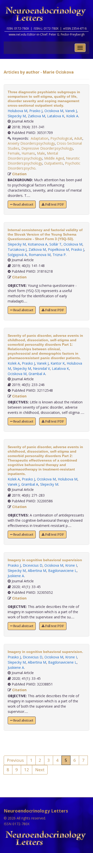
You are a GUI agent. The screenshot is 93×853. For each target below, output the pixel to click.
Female (14, 153)
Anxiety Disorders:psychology (31, 143)
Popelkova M (58, 249)
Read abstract (22, 204)
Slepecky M (17, 116)
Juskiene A (16, 575)
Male (41, 153)
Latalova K (55, 116)
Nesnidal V (41, 368)
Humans (28, 153)
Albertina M (37, 570)
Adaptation (39, 138)
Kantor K (58, 363)
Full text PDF (54, 204)
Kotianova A (37, 244)
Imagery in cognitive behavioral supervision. (45, 652)
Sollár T (55, 244)
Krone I (71, 565)
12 (26, 769)
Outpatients (53, 163)
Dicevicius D (32, 565)
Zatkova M (36, 116)
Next (39, 769)
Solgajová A (17, 254)
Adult (78, 138)
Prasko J (35, 110)
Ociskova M (53, 110)
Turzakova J (17, 249)
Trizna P (59, 254)
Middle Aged (54, 158)
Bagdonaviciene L (62, 570)
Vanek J (71, 110)
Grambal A (37, 373)
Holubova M (17, 110)
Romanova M (40, 254)
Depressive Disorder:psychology (47, 148)
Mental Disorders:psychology (33, 156)
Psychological (61, 138)
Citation (19, 173)
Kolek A (72, 116)
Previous (15, 760)
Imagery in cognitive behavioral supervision (45, 560)
